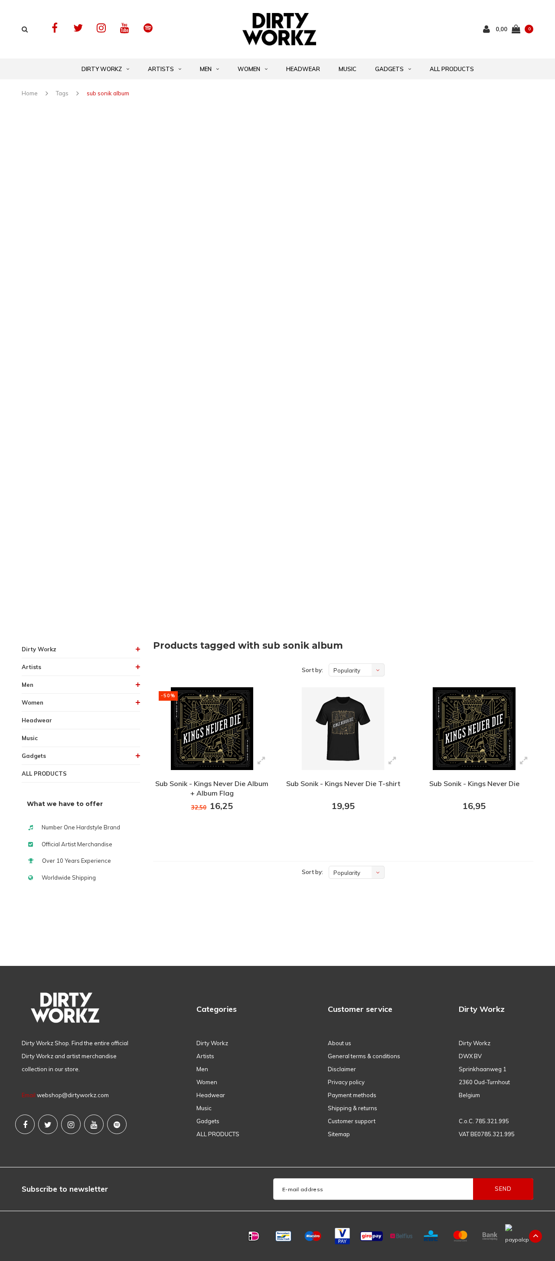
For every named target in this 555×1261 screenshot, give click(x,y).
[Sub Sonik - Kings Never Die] (474, 728)
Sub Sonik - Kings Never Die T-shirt (343, 783)
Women (249, 68)
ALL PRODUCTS (452, 68)
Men (206, 68)
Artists (161, 68)
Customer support (351, 1121)
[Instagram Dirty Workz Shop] (101, 28)
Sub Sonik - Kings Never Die (474, 783)
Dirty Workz (102, 68)
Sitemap (339, 1134)
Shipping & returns (352, 1108)
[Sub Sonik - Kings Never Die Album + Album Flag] (212, 728)
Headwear (303, 68)
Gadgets (389, 68)
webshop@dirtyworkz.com (73, 1095)
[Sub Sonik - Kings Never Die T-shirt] (343, 728)
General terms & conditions (364, 1056)
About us (339, 1043)
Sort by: (312, 669)
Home (30, 93)
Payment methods (352, 1095)
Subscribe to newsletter (65, 1188)
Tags (62, 93)
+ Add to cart (206, 829)
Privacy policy (346, 1082)
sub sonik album (108, 93)
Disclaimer (342, 1069)
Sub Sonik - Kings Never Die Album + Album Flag (211, 788)
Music (347, 68)
